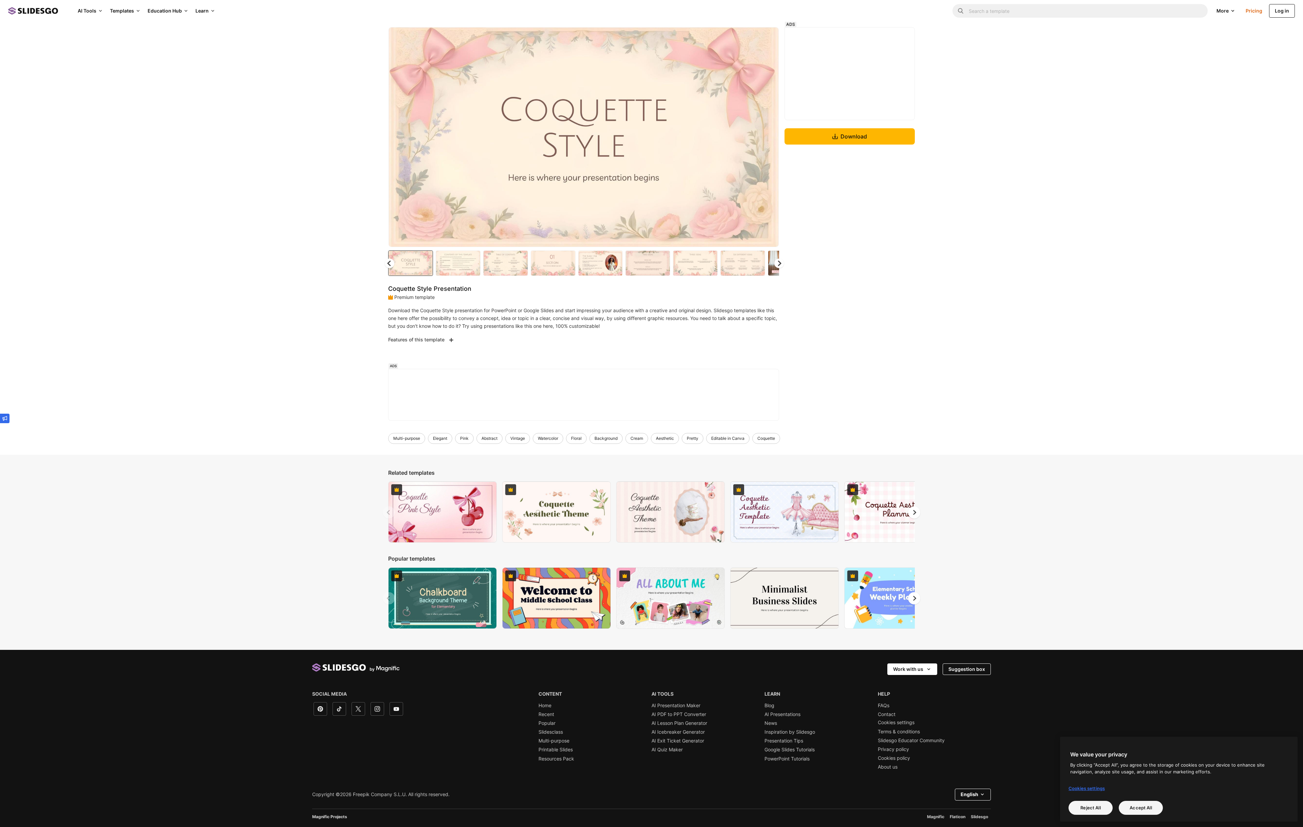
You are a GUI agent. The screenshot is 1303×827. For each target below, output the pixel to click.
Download (854, 136)
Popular (547, 723)
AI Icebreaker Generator (678, 732)
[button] (779, 263)
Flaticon (957, 816)
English (969, 794)
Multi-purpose (406, 438)
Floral (576, 438)
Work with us (908, 669)
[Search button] (960, 11)
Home (545, 705)
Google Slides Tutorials (789, 749)
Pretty (692, 438)
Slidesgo (979, 816)
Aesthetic (665, 438)
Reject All (1090, 807)
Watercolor (548, 438)
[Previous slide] (389, 512)
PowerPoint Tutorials (787, 759)
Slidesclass (551, 732)
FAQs (883, 705)
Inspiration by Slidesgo (789, 732)
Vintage (517, 438)
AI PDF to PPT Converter (679, 714)
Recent (546, 714)
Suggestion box (966, 669)
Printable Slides (556, 749)
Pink (464, 438)
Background (606, 438)
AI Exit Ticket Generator (678, 741)
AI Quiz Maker (667, 749)
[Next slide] (768, 137)
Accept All (1141, 807)
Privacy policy (893, 749)
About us (888, 767)
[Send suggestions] (5, 418)
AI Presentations (782, 714)
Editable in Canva (727, 438)
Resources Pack (556, 759)
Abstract (489, 438)
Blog (769, 705)
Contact (886, 714)
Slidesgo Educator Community (911, 740)
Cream (636, 438)
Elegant (440, 438)
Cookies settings (896, 722)
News (770, 723)
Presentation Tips (783, 741)
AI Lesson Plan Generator (679, 723)
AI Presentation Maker (676, 705)
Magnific (935, 816)
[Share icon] (767, 38)
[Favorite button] (749, 38)
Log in (1282, 11)
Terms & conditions (899, 731)
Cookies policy (894, 758)
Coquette (766, 438)
